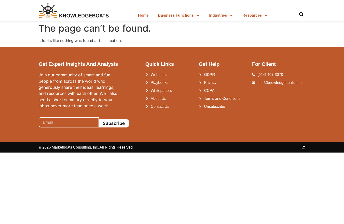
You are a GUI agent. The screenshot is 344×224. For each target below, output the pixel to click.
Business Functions (176, 15)
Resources (252, 15)
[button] (301, 14)
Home (143, 15)
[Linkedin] (303, 147)
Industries (218, 15)
